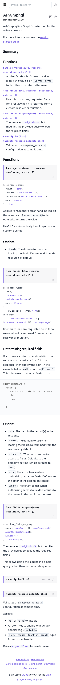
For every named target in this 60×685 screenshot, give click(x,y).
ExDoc (24, 674)
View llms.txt (36, 663)
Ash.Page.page (42, 322)
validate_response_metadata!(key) (23, 141)
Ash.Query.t (22, 528)
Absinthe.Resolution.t (33, 196)
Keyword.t (19, 200)
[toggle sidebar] (4, 4)
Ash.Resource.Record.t (23, 319)
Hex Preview (37, 659)
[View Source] (53, 177)
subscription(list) (14, 136)
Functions (10, 62)
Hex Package (22, 659)
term (19, 189)
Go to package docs (16, 664)
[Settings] (55, 5)
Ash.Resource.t (27, 193)
